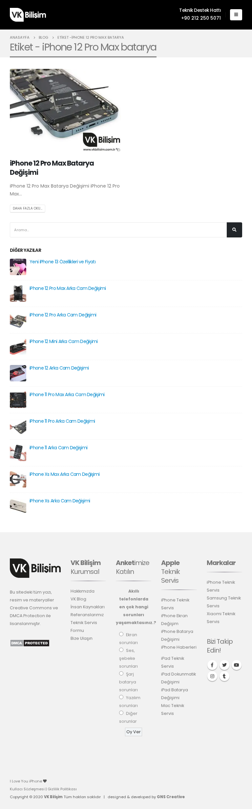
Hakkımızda (82, 591)
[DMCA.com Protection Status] (30, 643)
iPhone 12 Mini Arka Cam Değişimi (64, 341)
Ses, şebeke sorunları (128, 658)
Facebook (212, 665)
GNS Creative (171, 796)
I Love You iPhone (26, 781)
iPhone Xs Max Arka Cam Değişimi (64, 474)
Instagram (212, 676)
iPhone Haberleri (179, 647)
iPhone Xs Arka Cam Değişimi (60, 500)
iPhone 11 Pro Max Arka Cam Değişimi (67, 394)
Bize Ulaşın (82, 638)
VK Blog (78, 599)
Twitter (224, 665)
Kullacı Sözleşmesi (27, 789)
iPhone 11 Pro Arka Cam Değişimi (62, 421)
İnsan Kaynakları (88, 607)
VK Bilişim (53, 796)
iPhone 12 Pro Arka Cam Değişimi (63, 315)
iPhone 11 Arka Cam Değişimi (58, 447)
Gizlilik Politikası (62, 789)
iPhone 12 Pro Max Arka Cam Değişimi (68, 288)
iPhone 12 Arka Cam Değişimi (59, 368)
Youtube (237, 665)
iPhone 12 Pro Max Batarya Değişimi (52, 167)
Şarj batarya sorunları (128, 682)
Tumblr (224, 676)
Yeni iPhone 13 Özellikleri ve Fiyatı (62, 261)
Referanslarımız (87, 614)
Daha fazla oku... (27, 208)
